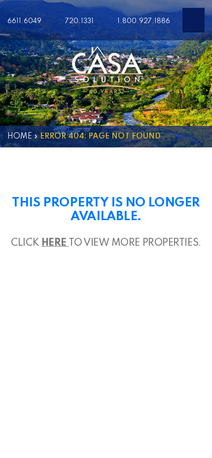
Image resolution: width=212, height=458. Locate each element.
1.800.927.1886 (143, 21)
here (55, 243)
